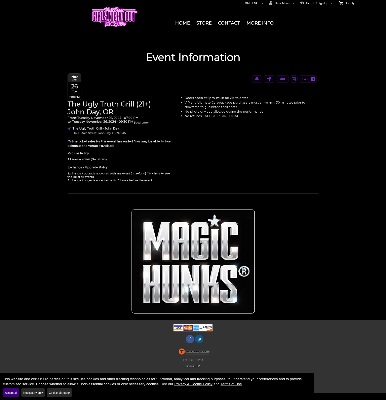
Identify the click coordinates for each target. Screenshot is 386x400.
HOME (182, 23)
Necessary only (33, 393)
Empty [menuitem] (349, 3)
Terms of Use (193, 365)
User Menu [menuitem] (281, 3)
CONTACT (229, 23)
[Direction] (269, 79)
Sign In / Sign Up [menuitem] (316, 3)
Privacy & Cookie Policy (193, 383)
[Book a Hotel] (282, 79)
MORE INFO (260, 23)
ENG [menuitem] (254, 3)
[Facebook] (190, 339)
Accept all (11, 393)
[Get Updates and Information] (257, 79)
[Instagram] (199, 339)
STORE (204, 23)
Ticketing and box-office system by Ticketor (194, 352)
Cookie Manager (59, 393)
